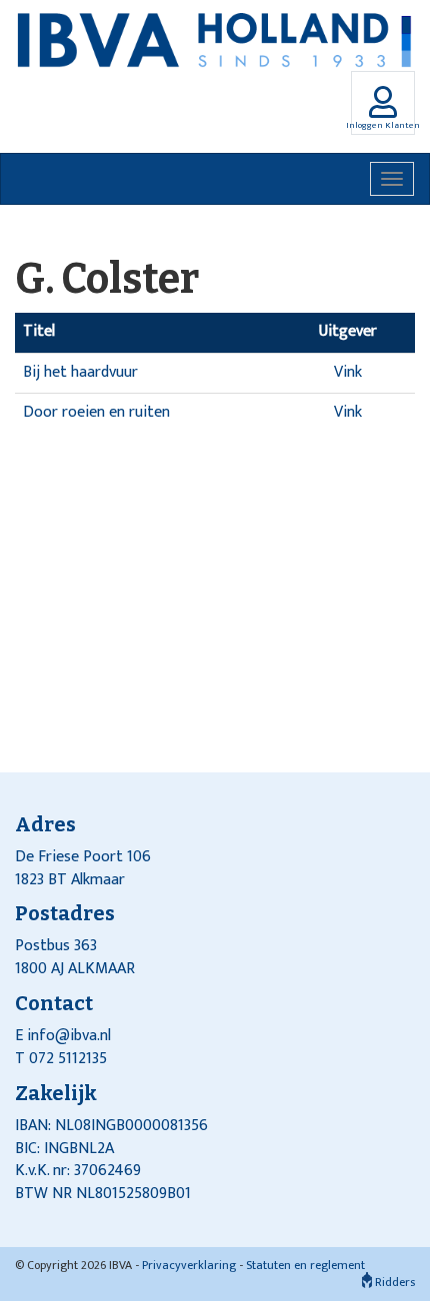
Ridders (393, 1282)
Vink (348, 372)
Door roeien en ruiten (96, 412)
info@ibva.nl (69, 1035)
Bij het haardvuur (80, 372)
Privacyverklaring (189, 1265)
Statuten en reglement (305, 1265)
